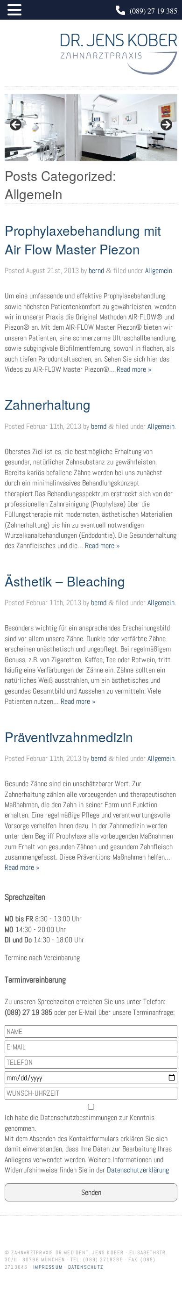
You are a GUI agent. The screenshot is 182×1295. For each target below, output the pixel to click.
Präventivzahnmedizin (69, 736)
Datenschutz (85, 1267)
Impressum (48, 1267)
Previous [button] (16, 125)
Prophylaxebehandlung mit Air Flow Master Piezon (83, 239)
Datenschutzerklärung (138, 1170)
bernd (96, 270)
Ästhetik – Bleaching (65, 581)
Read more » (134, 369)
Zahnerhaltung (48, 404)
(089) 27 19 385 (153, 10)
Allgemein (158, 270)
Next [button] (166, 125)
